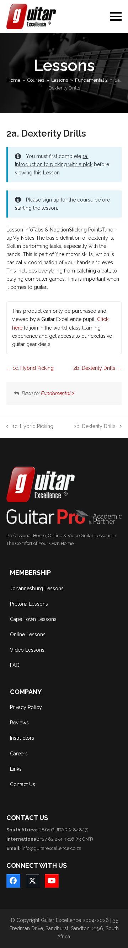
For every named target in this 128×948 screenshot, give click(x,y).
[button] (116, 16)
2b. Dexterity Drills (95, 368)
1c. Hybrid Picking (32, 368)
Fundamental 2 (57, 393)
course (85, 200)
